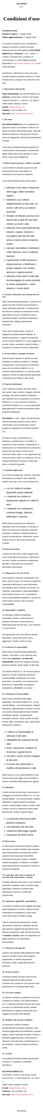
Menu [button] (22, 7)
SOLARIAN (21, 4)
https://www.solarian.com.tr (24, 63)
